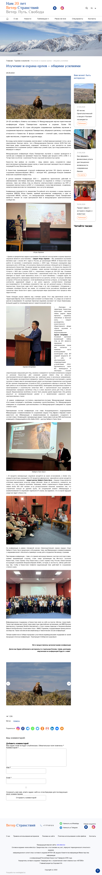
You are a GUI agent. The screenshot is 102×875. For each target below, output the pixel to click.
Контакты (92, 19)
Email (9, 778)
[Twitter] (37, 728)
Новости (27, 19)
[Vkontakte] (57, 728)
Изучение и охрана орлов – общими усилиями (49, 61)
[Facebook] (23, 728)
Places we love (60, 19)
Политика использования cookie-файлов (72, 836)
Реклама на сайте (48, 836)
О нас (16, 19)
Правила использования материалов (26, 836)
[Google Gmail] (47, 728)
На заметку (81, 175)
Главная (9, 61)
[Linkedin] (52, 728)
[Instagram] (18, 728)
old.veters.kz (61, 845)
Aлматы (16, 721)
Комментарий (12, 748)
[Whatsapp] (32, 728)
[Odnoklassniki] (42, 728)
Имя (8, 767)
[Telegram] (27, 728)
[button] (69, 684)
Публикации (82, 123)
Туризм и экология (21, 61)
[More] (62, 728)
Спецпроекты (77, 19)
